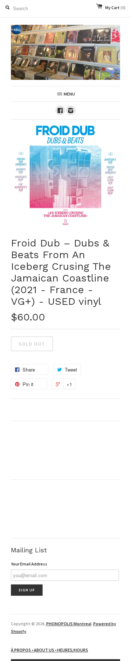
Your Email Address (29, 564)
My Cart (115, 7)
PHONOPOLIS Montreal (68, 623)
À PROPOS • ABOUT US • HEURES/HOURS (49, 650)
